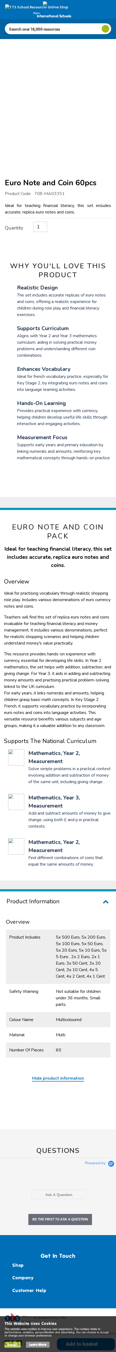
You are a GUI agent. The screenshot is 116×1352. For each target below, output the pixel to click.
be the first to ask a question (60, 1219)
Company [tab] (22, 1278)
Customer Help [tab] (29, 1290)
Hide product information (58, 1078)
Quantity (14, 228)
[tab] (58, 1194)
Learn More (37, 1345)
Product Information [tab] (33, 901)
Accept (12, 1345)
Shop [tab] (18, 1265)
